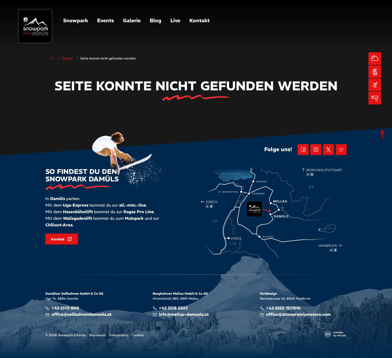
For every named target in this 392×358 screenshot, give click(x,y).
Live (175, 20)
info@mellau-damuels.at (184, 314)
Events (105, 20)
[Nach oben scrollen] (382, 134)
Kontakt (199, 20)
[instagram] (315, 149)
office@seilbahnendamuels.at (81, 314)
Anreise (57, 239)
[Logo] (35, 26)
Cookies (138, 335)
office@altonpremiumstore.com (298, 314)
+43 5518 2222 (173, 308)
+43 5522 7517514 (283, 308)
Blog (155, 20)
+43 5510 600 (65, 308)
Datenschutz (118, 335)
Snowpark (75, 20)
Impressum (97, 335)
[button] (75, 20)
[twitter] (328, 149)
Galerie (132, 20)
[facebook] (303, 149)
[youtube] (341, 149)
